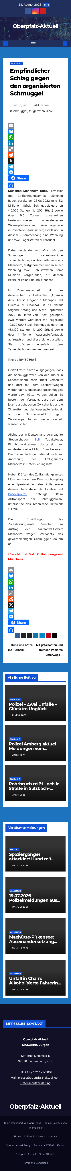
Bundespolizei (17, 494)
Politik (13, 849)
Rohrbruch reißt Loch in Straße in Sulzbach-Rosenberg (34, 788)
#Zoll (49, 111)
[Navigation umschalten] (33, 43)
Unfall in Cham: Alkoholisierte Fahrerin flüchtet (33, 983)
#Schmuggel (18, 111)
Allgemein (15, 891)
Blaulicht (16, 63)
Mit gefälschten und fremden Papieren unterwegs (49, 650)
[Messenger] (35, 172)
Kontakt (61, 1145)
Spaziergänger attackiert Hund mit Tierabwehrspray (30, 859)
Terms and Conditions (35, 1162)
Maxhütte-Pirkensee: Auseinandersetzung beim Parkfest (31, 941)
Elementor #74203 (43, 1145)
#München (41, 105)
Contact (52, 1136)
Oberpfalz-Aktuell (35, 26)
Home (17, 1136)
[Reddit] (35, 155)
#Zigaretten (37, 111)
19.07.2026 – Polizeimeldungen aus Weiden (33, 900)
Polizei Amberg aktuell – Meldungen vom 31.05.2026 (34, 748)
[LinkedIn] (35, 143)
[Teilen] (35, 185)
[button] (60, 43)
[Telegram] (35, 166)
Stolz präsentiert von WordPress (23, 1122)
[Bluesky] (35, 131)
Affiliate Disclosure (34, 1136)
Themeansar (36, 1127)
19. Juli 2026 (20, 865)
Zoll (37, 439)
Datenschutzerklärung (35, 1083)
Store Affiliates (47, 1154)
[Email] (35, 126)
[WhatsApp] (35, 137)
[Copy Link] (35, 149)
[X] (35, 161)
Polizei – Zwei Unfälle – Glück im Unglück (33, 706)
